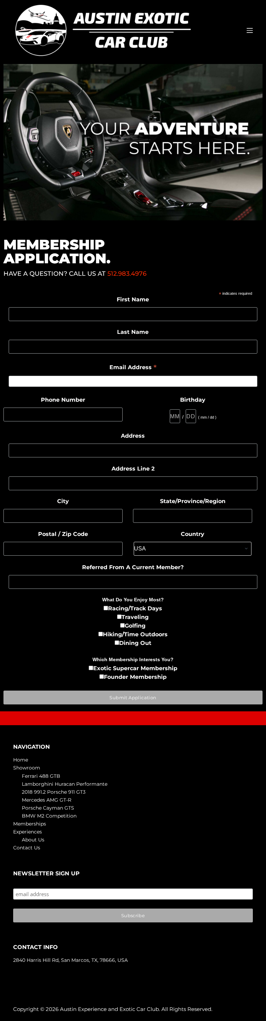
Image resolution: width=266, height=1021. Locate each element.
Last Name (133, 332)
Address (133, 435)
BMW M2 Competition (49, 816)
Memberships (29, 824)
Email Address (133, 368)
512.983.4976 (127, 273)
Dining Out (135, 643)
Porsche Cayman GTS (48, 808)
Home (20, 760)
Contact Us (26, 848)
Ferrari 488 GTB (41, 776)
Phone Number (63, 399)
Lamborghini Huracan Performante (64, 784)
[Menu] (250, 30)
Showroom (26, 768)
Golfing (135, 625)
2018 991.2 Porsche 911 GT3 (54, 792)
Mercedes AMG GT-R (46, 800)
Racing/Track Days (135, 608)
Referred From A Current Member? (133, 567)
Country (192, 534)
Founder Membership (135, 677)
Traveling (135, 617)
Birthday (192, 399)
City (63, 501)
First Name (133, 299)
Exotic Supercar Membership (135, 668)
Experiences (27, 832)
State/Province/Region (192, 501)
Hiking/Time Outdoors (135, 634)
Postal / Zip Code (63, 534)
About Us (33, 840)
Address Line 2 (133, 468)
